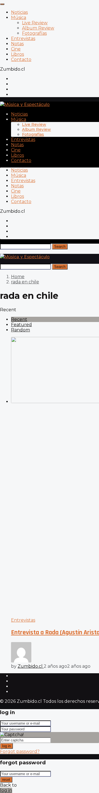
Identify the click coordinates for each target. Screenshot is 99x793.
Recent (19, 319)
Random (20, 329)
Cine (16, 49)
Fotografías (34, 33)
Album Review (38, 28)
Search (59, 246)
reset (6, 780)
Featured (21, 324)
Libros (17, 54)
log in (6, 746)
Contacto (21, 59)
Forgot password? (20, 751)
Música (18, 17)
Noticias (19, 12)
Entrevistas (23, 38)
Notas (17, 43)
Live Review (35, 22)
